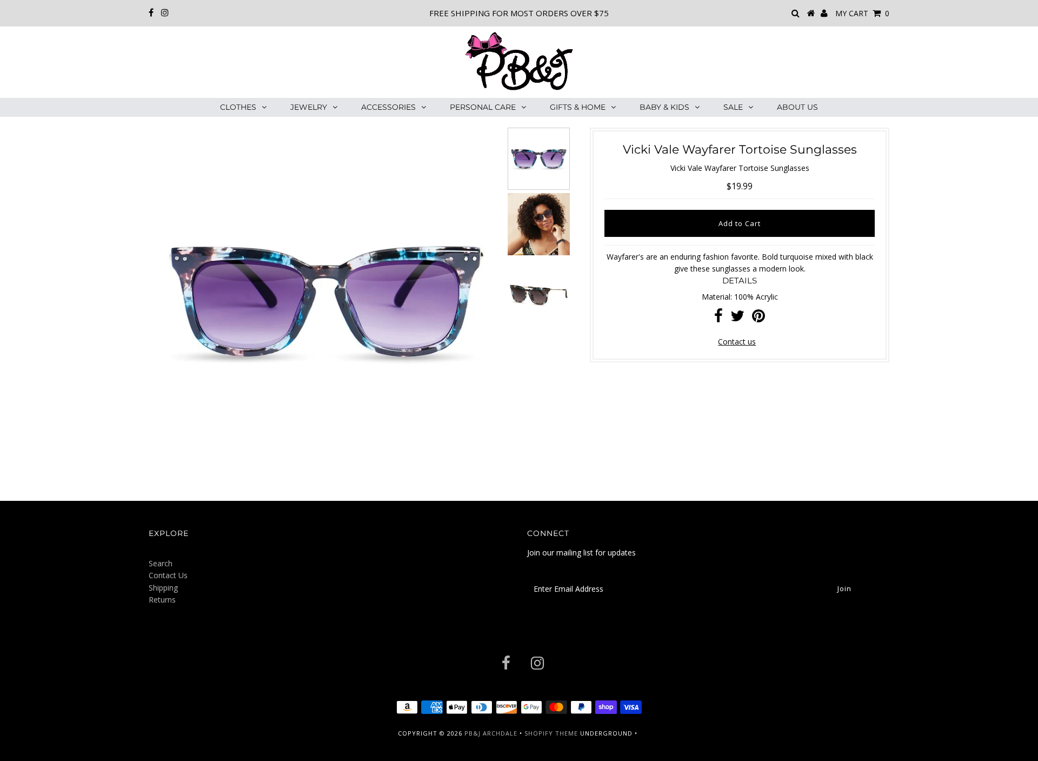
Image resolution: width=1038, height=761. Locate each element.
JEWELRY (308, 107)
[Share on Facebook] (718, 318)
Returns (162, 599)
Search (160, 563)
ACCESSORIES (388, 107)
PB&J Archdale (490, 733)
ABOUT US (797, 107)
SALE (733, 107)
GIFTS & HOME (578, 107)
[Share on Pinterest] (758, 318)
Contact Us (168, 575)
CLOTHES (238, 107)
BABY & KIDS (664, 107)
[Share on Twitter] (737, 318)
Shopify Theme (551, 733)
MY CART (862, 13)
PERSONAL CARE (483, 107)
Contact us (737, 341)
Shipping (163, 588)
